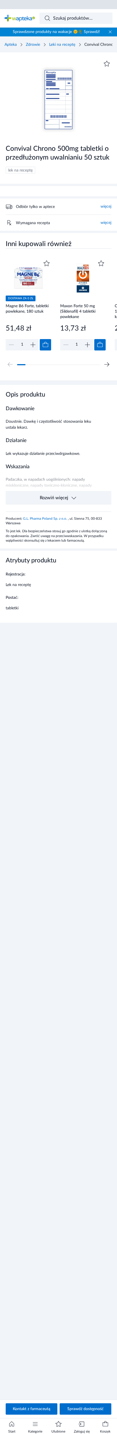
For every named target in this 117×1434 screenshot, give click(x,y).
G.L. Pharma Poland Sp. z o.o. (45, 518)
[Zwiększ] (33, 344)
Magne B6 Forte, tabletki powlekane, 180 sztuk (27, 308)
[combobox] (76, 18)
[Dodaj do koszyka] (45, 344)
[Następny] (106, 364)
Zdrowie (33, 45)
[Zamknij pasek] (110, 32)
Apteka (11, 45)
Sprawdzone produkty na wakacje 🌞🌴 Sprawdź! (56, 32)
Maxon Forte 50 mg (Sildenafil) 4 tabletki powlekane (77, 311)
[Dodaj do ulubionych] (106, 63)
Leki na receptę (62, 45)
